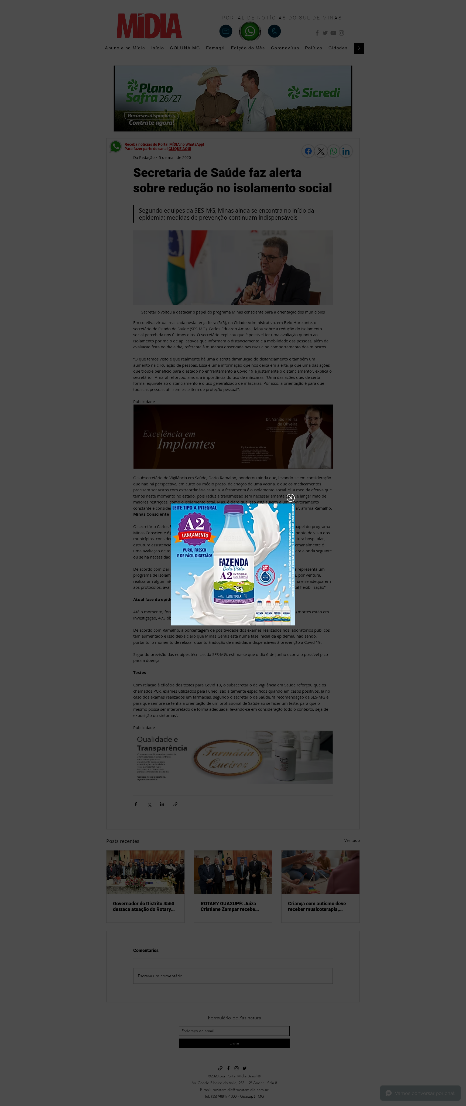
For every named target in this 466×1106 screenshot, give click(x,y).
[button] (291, 498)
